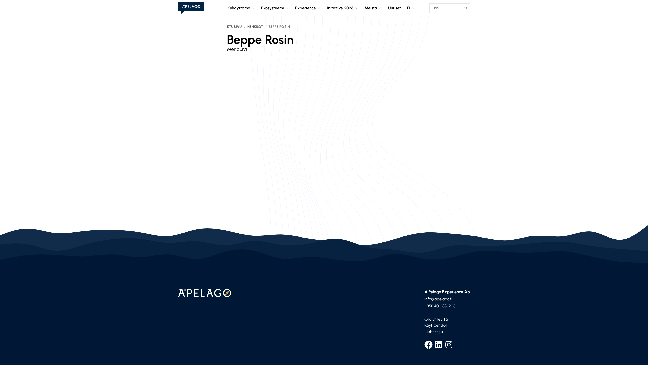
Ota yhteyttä (436, 319)
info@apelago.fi (438, 299)
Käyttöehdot (435, 325)
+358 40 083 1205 (440, 306)
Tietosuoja (433, 331)
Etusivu (234, 27)
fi (408, 8)
